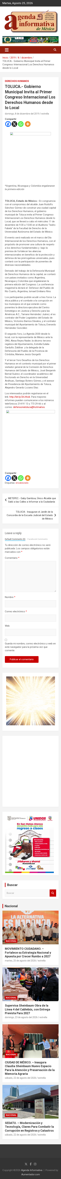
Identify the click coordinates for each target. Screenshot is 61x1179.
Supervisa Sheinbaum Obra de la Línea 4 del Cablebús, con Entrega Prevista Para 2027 (27, 1009)
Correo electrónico (16, 611)
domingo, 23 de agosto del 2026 (21, 1017)
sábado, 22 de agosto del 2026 (20, 1078)
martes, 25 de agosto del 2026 (20, 960)
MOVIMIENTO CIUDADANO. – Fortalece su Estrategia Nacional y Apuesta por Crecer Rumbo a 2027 (28, 952)
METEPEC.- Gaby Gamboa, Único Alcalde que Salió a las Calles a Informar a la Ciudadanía (32, 500)
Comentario (12, 557)
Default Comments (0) (15, 539)
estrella (45, 113)
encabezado (22, 483)
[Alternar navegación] (6, 50)
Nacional (11, 906)
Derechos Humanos (17, 81)
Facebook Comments (37, 539)
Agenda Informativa (31, 1170)
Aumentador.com (30, 1174)
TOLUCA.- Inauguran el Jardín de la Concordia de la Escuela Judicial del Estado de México (30, 515)
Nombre (10, 597)
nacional (11, 941)
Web (7, 625)
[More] (28, 124)
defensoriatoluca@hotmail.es (29, 407)
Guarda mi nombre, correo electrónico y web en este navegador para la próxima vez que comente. (30, 647)
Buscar (53, 893)
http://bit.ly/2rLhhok (19, 396)
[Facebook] (8, 124)
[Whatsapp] (21, 124)
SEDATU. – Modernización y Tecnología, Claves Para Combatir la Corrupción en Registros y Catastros (29, 1126)
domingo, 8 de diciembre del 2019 (22, 113)
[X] (14, 124)
